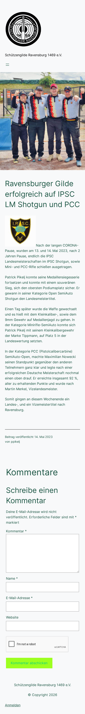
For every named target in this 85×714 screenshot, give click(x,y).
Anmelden (12, 705)
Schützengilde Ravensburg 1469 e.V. (33, 55)
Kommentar (16, 531)
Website (12, 617)
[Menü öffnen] (7, 64)
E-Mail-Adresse (19, 598)
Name (12, 578)
